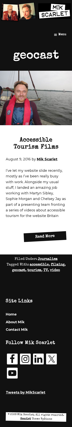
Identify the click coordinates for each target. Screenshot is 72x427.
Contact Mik (17, 329)
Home (11, 314)
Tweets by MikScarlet (25, 392)
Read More (50, 237)
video (55, 270)
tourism (34, 270)
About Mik (15, 322)
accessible (39, 264)
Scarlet (25, 418)
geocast (18, 270)
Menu (62, 34)
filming (58, 264)
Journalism (48, 259)
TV (45, 270)
